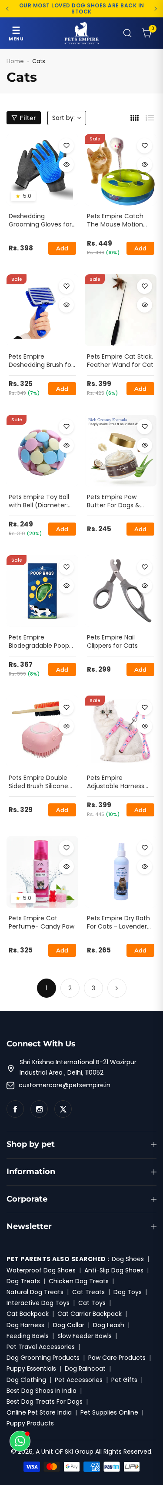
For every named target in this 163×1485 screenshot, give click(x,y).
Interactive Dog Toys (38, 1303)
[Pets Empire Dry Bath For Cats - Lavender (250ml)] (120, 872)
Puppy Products (30, 1423)
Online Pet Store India (39, 1412)
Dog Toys (127, 1292)
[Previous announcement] (7, 8)
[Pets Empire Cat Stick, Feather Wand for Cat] (120, 310)
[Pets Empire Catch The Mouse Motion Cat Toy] (120, 170)
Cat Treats (88, 1292)
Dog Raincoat (85, 1368)
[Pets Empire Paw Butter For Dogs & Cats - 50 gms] (120, 450)
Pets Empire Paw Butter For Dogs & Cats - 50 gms (113, 501)
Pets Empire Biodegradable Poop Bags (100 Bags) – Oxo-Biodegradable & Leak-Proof (41, 642)
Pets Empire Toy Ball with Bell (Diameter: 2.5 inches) (39, 501)
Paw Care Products (117, 1357)
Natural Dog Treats (35, 1292)
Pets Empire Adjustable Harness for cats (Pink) (115, 782)
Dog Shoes (128, 1259)
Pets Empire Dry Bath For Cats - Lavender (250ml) (118, 923)
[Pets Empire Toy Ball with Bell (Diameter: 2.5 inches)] (42, 450)
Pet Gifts (124, 1379)
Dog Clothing (26, 1379)
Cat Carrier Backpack (89, 1313)
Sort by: (63, 117)
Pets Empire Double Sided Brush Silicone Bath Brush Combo (38, 782)
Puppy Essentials (31, 1368)
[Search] (127, 33)
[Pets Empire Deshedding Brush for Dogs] (42, 310)
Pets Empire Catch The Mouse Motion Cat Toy (115, 221)
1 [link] (46, 988)
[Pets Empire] (81, 33)
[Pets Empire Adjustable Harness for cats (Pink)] (120, 731)
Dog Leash (108, 1325)
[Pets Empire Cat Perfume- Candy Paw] (42, 872)
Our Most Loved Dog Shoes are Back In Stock (81, 9)
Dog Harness (25, 1325)
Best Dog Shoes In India (42, 1390)
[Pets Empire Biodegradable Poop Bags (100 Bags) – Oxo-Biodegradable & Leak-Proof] (42, 591)
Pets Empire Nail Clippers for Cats (112, 641)
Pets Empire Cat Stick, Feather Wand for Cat (120, 361)
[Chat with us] (20, 1441)
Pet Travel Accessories (41, 1346)
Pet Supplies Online (109, 1412)
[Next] (116, 988)
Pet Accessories (79, 1379)
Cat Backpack (28, 1313)
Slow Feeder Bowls (84, 1336)
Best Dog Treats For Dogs (45, 1401)
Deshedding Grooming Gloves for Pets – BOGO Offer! (40, 221)
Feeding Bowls (28, 1336)
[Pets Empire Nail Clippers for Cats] (120, 591)
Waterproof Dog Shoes (41, 1270)
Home (15, 61)
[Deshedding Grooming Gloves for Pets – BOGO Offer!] (42, 170)
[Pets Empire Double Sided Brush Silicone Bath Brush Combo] (42, 731)
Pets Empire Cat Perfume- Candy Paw (41, 922)
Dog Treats (23, 1281)
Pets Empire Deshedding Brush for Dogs (41, 361)
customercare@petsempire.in (64, 1085)
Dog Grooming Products (43, 1357)
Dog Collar (68, 1325)
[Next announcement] (155, 8)
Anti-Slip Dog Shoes (113, 1270)
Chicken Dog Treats (79, 1281)
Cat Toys (92, 1303)
